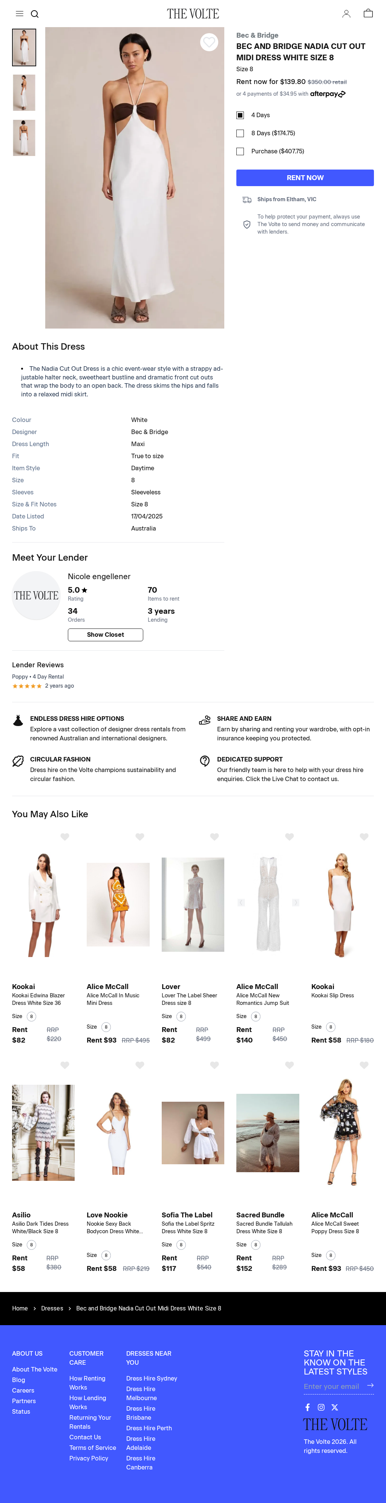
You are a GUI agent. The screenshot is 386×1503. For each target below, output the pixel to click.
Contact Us (85, 1437)
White (139, 420)
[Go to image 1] (37, 975)
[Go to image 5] (125, 975)
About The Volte (34, 1369)
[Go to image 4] (50, 975)
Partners (24, 1401)
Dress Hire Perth (149, 1428)
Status (21, 1411)
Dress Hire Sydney (151, 1378)
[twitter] (335, 1407)
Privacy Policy (88, 1458)
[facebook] (307, 1407)
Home (20, 1308)
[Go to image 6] (129, 975)
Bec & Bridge (257, 35)
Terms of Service (92, 1447)
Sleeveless (146, 492)
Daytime (142, 468)
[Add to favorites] (65, 836)
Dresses (52, 1308)
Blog (18, 1380)
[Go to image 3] (46, 975)
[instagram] (321, 1407)
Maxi (138, 444)
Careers (23, 1390)
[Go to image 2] (42, 975)
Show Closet (105, 634)
